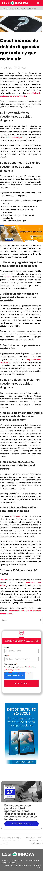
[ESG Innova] (18, 854)
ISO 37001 (21, 68)
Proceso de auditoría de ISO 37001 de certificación (34, 840)
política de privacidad (12, 670)
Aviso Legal (9, 865)
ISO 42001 (12, 863)
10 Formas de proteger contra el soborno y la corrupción (10, 840)
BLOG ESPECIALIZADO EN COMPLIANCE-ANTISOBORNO (19, 9)
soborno (7, 277)
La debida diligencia (15, 137)
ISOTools (5, 860)
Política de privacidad (23, 865)
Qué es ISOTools (16, 860)
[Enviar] (40, 620)
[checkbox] (21, 668)
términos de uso (27, 667)
